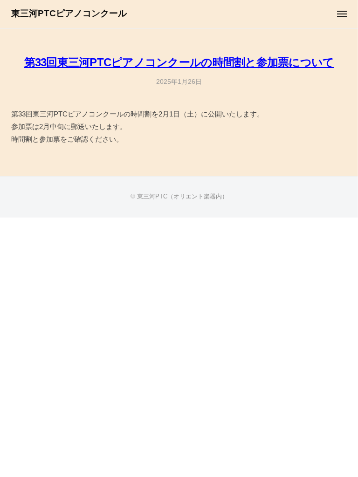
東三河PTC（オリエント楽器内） (182, 196)
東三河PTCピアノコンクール (69, 13)
